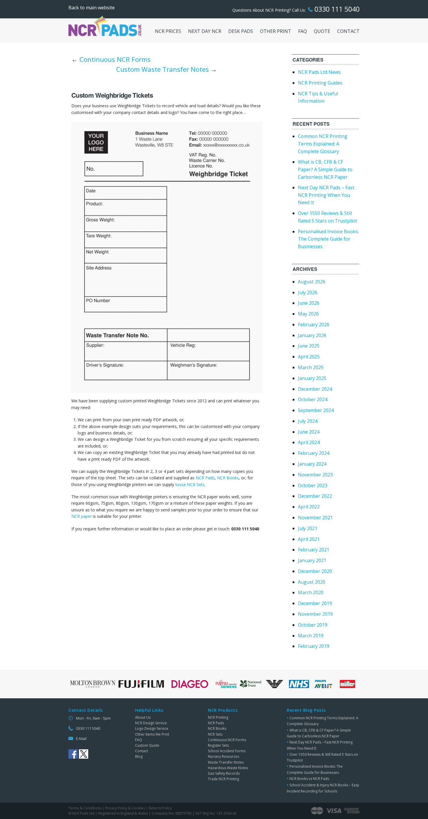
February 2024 (313, 453)
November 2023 (315, 474)
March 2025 (310, 367)
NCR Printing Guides (320, 83)
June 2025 (308, 346)
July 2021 (307, 528)
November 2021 (315, 517)
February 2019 (313, 646)
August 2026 (311, 281)
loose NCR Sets (190, 484)
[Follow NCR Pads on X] (83, 754)
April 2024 (309, 442)
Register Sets (218, 745)
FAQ (138, 739)
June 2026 (308, 303)
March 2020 (310, 592)
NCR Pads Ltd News (319, 72)
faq (302, 31)
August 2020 (311, 582)
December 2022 (315, 496)
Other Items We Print (152, 734)
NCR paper (81, 516)
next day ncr (204, 31)
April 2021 (309, 539)
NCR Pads (205, 477)
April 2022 (309, 507)
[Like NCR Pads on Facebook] (73, 754)
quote (322, 31)
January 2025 (312, 378)
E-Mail (81, 738)
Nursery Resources (223, 756)
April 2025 (309, 356)
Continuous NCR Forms (115, 59)
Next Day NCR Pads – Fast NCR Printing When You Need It (326, 195)
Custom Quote (147, 745)
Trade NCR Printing (223, 778)
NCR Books (228, 477)
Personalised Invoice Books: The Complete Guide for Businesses (328, 239)
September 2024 (316, 410)
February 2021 (313, 549)
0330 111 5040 (336, 9)
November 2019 (315, 614)
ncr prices (168, 31)
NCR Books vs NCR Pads (309, 778)
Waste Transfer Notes (226, 762)
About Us (143, 717)
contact (348, 31)
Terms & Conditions (84, 808)
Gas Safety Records (224, 773)
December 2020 (315, 571)
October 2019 (312, 625)
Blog (139, 756)
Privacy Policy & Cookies (125, 808)
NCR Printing (218, 717)
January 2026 (312, 335)
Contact (141, 750)
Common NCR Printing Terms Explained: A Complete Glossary (322, 143)
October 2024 (312, 399)
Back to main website (91, 7)
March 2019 (310, 635)
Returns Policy (160, 808)
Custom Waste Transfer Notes (162, 69)
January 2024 (312, 464)
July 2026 (307, 292)
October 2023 (312, 485)
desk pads (240, 31)
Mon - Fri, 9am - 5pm (93, 718)
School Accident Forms (226, 750)
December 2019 (315, 603)
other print (275, 31)
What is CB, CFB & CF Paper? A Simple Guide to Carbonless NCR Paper (325, 169)
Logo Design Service (151, 728)
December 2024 (315, 389)
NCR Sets (215, 734)
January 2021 (312, 560)
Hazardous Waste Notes (228, 767)
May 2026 (308, 314)
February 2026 (313, 324)
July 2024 (307, 421)
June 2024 (308, 432)
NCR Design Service (151, 722)
